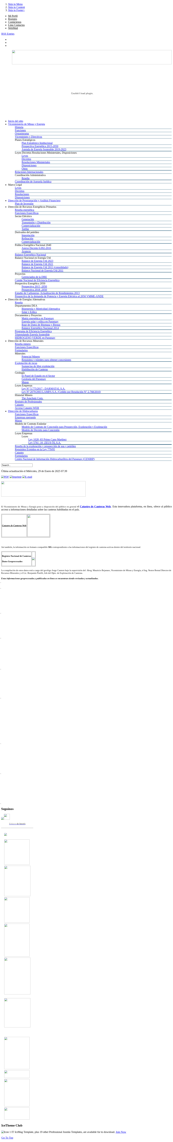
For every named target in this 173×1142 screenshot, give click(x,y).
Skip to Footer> (16, 10)
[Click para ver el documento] (17, 863)
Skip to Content (16, 7)
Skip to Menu (15, 4)
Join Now (121, 1132)
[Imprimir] (16, 476)
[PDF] (5, 476)
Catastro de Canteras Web (95, 506)
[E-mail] (27, 476)
